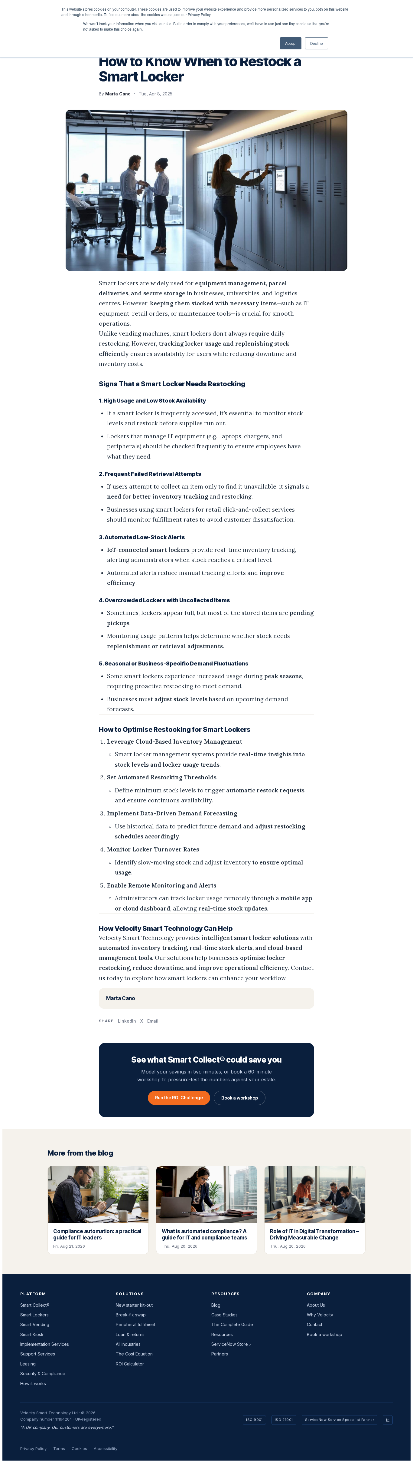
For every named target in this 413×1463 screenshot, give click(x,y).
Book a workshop (239, 1098)
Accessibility (105, 1448)
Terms (59, 1448)
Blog (215, 1305)
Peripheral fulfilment (135, 1324)
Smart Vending (34, 1324)
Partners (219, 1353)
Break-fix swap (131, 1314)
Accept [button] (290, 43)
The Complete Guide (232, 1324)
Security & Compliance (42, 1373)
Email (152, 1020)
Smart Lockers (34, 1314)
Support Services (37, 1353)
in (387, 1420)
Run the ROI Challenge (179, 1097)
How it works (33, 1383)
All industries (128, 1344)
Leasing (28, 1363)
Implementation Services (44, 1344)
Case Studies (224, 1314)
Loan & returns (130, 1334)
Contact (314, 1324)
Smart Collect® (35, 1305)
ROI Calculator (130, 1363)
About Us (316, 1305)
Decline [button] (316, 43)
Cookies (79, 1448)
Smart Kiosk (32, 1334)
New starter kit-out (134, 1305)
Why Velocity (320, 1314)
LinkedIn (127, 1020)
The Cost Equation (134, 1353)
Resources (222, 1334)
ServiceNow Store (229, 1344)
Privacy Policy (33, 1448)
